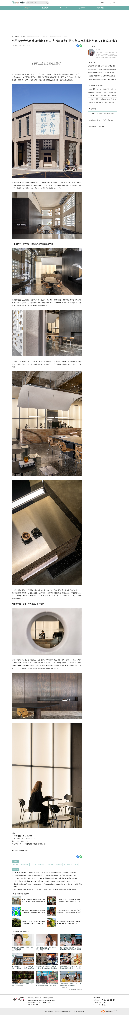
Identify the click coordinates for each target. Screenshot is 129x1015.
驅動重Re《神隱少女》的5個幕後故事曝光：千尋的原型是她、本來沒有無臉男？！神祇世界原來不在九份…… (47, 984)
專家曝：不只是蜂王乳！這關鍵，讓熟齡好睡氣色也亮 (22, 948)
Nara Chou (99, 50)
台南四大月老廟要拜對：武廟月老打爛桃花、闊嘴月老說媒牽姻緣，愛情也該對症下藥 (102, 92)
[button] (105, 3)
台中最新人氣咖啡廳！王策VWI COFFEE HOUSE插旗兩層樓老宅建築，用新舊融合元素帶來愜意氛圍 (45, 878)
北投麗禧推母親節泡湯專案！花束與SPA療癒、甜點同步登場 (23, 984)
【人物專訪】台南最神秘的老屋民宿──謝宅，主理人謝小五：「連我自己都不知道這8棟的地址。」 (47, 967)
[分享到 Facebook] (77, 45)
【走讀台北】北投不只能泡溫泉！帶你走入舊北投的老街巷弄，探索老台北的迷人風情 (102, 96)
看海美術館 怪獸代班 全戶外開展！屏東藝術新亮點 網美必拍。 (102, 66)
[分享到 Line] (80, 45)
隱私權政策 (37, 997)
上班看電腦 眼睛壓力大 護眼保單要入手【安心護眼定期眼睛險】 (47, 948)
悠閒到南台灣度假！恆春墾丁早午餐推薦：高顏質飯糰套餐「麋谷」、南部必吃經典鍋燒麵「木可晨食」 (71, 967)
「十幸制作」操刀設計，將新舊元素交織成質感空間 (103, 114)
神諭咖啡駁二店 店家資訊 (96, 126)
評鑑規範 (45, 997)
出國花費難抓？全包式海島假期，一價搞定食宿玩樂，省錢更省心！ (70, 984)
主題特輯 (45, 8)
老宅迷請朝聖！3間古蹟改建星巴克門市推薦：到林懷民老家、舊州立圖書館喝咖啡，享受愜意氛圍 (45, 889)
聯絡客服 (51, 997)
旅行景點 (23, 36)
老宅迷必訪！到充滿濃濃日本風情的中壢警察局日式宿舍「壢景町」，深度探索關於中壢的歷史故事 (45, 881)
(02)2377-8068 (43, 1001)
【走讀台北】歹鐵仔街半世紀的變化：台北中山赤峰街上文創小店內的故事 (102, 89)
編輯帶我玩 (101, 8)
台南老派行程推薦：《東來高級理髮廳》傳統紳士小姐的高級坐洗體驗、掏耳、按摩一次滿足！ (102, 99)
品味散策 (27, 8)
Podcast (63, 8)
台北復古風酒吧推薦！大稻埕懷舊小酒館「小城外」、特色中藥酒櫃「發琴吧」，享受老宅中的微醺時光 (46, 872)
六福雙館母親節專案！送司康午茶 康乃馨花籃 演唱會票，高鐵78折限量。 (102, 76)
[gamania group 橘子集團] (109, 1011)
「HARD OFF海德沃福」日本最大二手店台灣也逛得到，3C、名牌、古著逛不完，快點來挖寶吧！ (102, 102)
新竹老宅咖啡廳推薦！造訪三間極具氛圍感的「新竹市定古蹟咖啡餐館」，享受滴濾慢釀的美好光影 (45, 875)
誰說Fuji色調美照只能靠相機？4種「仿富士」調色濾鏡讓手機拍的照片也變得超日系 (70, 948)
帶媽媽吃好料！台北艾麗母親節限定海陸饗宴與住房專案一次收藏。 (102, 69)
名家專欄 (82, 8)
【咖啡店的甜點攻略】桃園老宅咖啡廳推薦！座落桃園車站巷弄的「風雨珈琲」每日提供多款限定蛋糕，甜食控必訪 (48, 885)
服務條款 (30, 997)
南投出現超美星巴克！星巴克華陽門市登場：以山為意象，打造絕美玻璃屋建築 (22, 967)
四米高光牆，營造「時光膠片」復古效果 (101, 120)
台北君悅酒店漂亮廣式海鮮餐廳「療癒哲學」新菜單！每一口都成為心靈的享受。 (102, 79)
